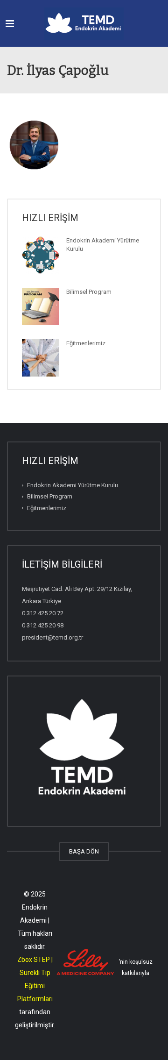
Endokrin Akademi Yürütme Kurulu (72, 485)
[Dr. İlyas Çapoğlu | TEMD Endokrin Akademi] (84, 23)
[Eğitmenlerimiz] (40, 358)
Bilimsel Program (89, 291)
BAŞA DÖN (84, 851)
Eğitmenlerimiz (85, 343)
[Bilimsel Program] (40, 306)
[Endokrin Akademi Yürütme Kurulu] (40, 255)
